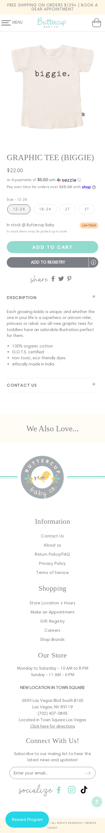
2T (67, 209)
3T (86, 209)
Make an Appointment (52, 612)
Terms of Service (52, 572)
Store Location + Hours (52, 602)
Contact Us (52, 535)
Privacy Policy (52, 563)
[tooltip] (93, 262)
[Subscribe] (87, 773)
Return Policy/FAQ (52, 554)
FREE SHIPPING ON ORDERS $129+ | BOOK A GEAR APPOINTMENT (52, 7)
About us (52, 545)
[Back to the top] (97, 801)
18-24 (45, 209)
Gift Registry (52, 621)
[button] (96, 23)
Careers (52, 630)
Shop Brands (52, 639)
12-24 (19, 209)
